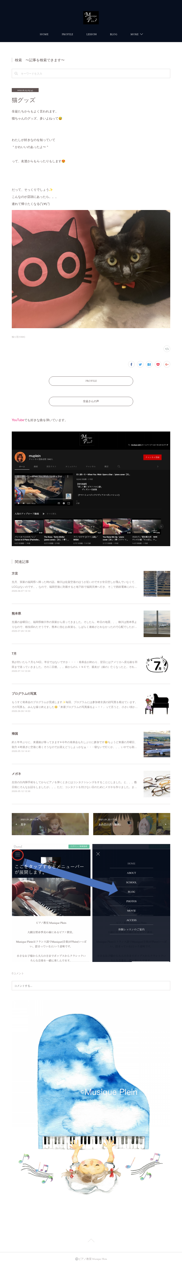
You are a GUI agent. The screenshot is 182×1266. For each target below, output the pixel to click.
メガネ (16, 773)
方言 (15, 573)
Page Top (91, 1241)
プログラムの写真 (24, 693)
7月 (14, 653)
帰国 (15, 733)
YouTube (18, 420)
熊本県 (16, 613)
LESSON (91, 34)
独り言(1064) (18, 336)
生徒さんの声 (91, 401)
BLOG (113, 34)
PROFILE (67, 34)
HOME (44, 34)
